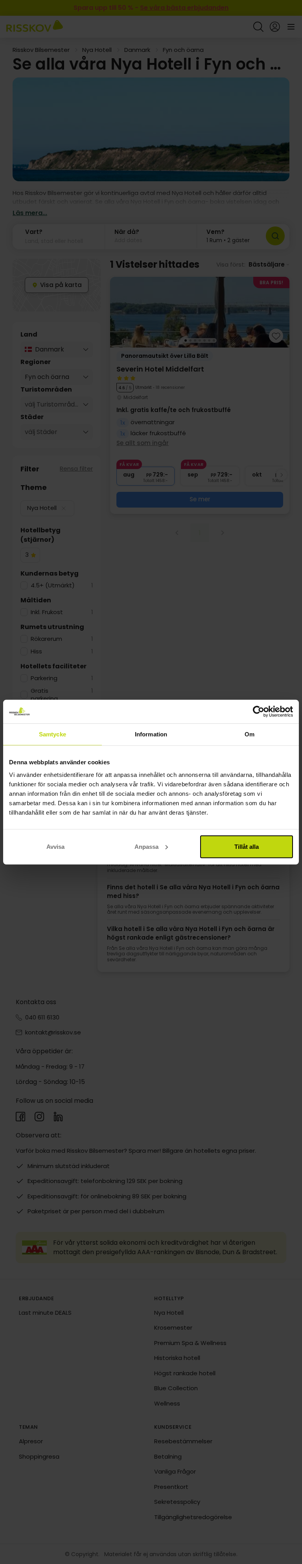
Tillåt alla (246, 846)
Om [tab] (249, 734)
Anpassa (146, 846)
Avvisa (55, 846)
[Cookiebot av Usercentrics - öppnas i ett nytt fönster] (258, 712)
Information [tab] (151, 734)
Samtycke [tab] (52, 734)
